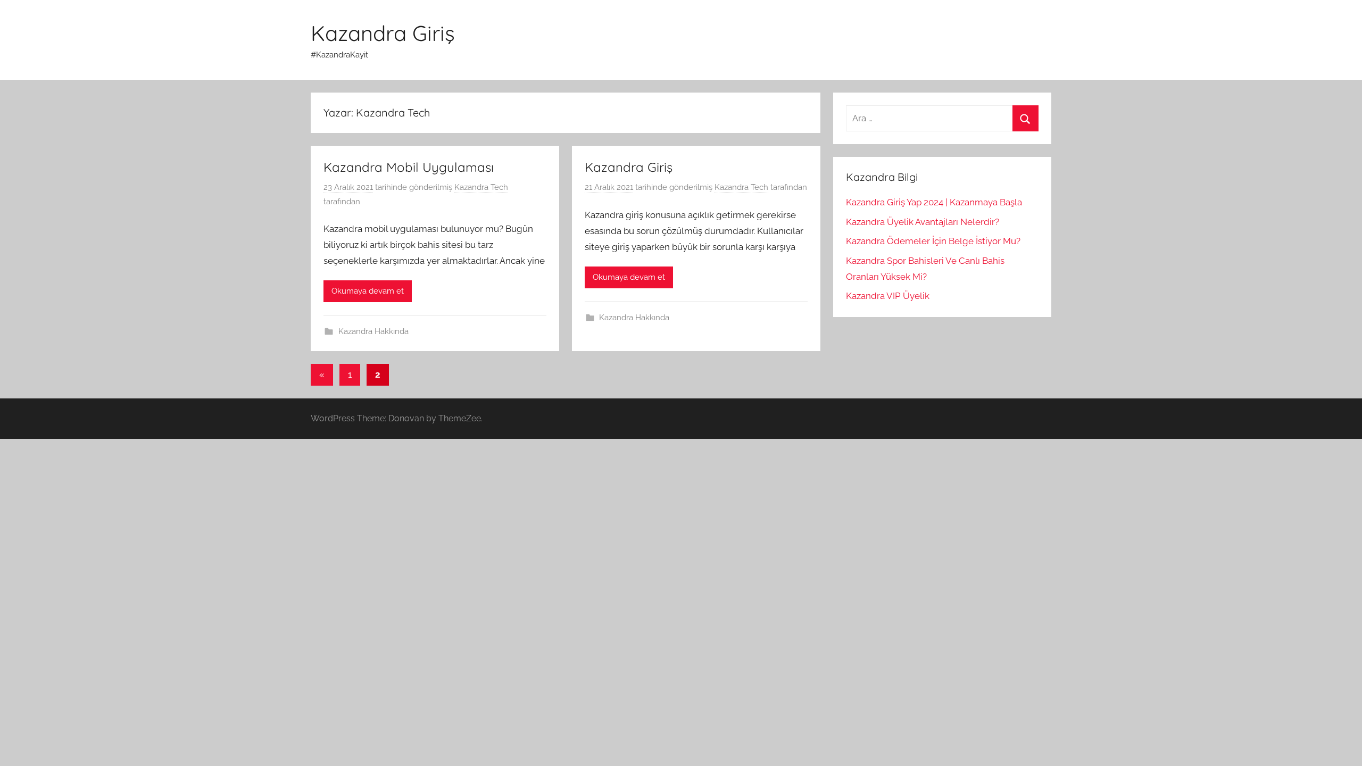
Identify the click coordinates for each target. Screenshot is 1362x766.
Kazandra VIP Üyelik (887, 295)
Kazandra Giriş (383, 33)
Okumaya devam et (367, 291)
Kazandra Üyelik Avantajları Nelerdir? (922, 222)
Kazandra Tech (481, 187)
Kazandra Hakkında (373, 331)
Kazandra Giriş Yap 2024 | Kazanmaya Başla (934, 202)
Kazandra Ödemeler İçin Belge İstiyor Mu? (933, 241)
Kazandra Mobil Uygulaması (408, 167)
